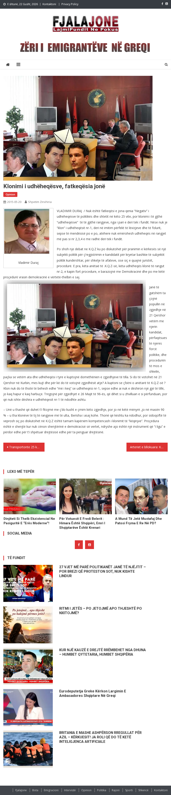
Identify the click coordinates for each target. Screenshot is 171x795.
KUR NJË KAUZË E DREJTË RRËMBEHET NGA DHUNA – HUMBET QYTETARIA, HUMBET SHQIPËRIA (102, 652)
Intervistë (70, 790)
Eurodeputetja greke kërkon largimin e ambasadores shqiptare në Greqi (92, 693)
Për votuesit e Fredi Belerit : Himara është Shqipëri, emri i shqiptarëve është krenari (82, 523)
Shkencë (143, 790)
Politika (101, 790)
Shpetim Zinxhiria (40, 202)
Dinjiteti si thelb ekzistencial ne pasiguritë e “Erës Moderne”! (29, 521)
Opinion (10, 194)
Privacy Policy (69, 4)
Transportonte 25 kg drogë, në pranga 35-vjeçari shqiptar (26, 447)
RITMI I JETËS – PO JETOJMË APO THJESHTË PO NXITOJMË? (100, 610)
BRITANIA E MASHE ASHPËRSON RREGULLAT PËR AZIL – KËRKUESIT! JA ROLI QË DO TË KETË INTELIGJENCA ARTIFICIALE (100, 737)
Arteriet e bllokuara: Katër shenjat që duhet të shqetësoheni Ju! (148, 447)
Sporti (129, 790)
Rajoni (116, 790)
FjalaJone (21, 790)
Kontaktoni (49, 4)
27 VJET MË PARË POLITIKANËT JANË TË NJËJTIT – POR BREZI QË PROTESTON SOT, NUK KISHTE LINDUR (102, 571)
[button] (28, 233)
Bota (35, 790)
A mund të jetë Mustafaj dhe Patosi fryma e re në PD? (138, 521)
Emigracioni (51, 790)
